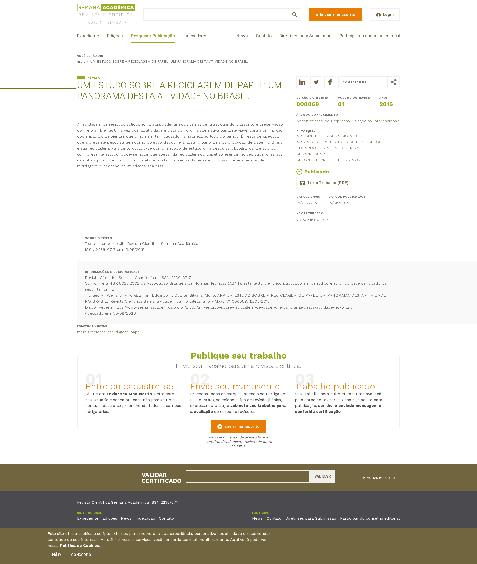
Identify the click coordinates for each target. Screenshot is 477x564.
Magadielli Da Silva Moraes (327, 135)
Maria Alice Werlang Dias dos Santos (339, 141)
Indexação (145, 518)
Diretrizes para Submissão (305, 35)
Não (56, 554)
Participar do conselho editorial (369, 35)
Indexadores (195, 35)
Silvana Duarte (313, 153)
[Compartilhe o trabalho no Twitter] (316, 82)
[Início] (106, 15)
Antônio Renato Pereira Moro (330, 159)
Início (81, 61)
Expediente (88, 35)
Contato (264, 35)
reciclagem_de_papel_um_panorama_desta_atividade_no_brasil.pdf (323, 183)
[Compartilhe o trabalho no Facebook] (330, 82)
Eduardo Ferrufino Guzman (327, 147)
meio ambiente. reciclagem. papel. (109, 332)
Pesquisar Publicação (153, 35)
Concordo (81, 555)
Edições (115, 35)
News (242, 35)
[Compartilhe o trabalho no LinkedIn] (302, 82)
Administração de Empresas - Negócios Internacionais (348, 121)
